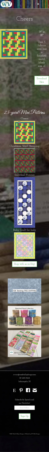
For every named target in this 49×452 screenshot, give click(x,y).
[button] (38, 4)
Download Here (42, 80)
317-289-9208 (24, 378)
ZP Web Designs (35, 434)
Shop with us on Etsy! (24, 264)
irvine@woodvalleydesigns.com (24, 375)
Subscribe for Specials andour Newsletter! (24, 401)
